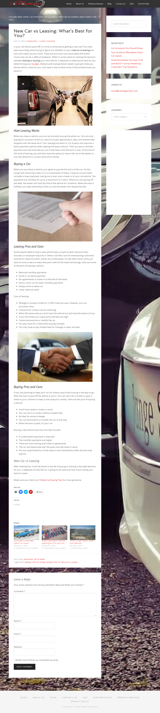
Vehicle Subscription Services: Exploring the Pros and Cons (53, 541)
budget (35, 63)
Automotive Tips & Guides (34, 559)
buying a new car (31, 562)
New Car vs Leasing (69, 562)
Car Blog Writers (27, 3)
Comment (19, 591)
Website (18, 646)
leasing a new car (53, 562)
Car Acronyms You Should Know (127, 48)
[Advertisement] (128, 172)
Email (17, 633)
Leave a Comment (47, 41)
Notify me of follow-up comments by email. (37, 660)
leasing (42, 562)
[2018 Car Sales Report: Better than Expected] (82, 532)
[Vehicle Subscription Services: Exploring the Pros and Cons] (54, 532)
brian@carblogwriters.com (124, 90)
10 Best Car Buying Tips (50, 480)
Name (17, 620)
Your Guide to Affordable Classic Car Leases (24, 541)
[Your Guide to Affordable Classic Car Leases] (26, 532)
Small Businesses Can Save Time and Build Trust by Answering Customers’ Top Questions (127, 63)
